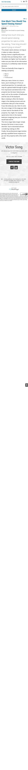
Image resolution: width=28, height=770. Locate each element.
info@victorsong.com (14, 182)
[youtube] (16, 167)
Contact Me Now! (14, 161)
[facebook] (12, 167)
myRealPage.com (14, 189)
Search (14, 10)
